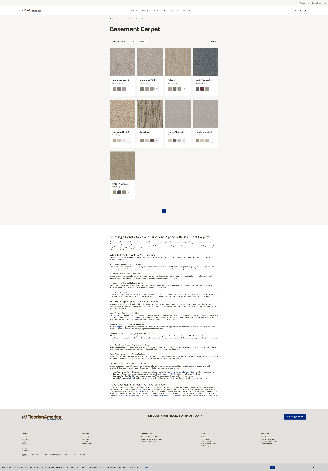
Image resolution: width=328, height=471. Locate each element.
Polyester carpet (116, 327)
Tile (23, 446)
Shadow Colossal (120, 184)
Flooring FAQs (85, 441)
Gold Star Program (206, 446)
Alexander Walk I (120, 80)
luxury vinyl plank (173, 372)
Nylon (142, 41)
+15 (184, 88)
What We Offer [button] (158, 10)
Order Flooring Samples (267, 439)
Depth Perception (203, 80)
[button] (317, 3)
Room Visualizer (85, 437)
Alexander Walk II (148, 80)
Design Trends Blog (86, 439)
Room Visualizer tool (142, 391)
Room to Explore (205, 439)
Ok (272, 467)
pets (137, 319)
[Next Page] (169, 211)
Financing (186, 10)
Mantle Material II (203, 132)
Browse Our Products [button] (138, 10)
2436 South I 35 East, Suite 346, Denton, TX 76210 (71, 455)
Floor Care (24, 448)
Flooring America (114, 18)
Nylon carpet (114, 315)
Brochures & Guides (86, 443)
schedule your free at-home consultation (168, 395)
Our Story (203, 437)
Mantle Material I (176, 132)
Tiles (133, 376)
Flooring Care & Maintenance (149, 441)
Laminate (130, 378)
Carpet (131, 18)
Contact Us (198, 10)
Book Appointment (296, 417)
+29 (129, 140)
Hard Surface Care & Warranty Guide (151, 439)
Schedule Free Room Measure (269, 441)
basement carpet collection (129, 395)
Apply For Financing (266, 443)
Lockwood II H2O (120, 132)
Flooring (124, 18)
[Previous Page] (159, 211)
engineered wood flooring (166, 374)
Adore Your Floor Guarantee (208, 443)
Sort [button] (212, 41)
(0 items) (305, 11)
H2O (132, 41)
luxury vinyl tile (188, 372)
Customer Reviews (206, 441)
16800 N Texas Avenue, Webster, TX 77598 (44, 455)
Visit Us (302, 3)
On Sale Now (25, 450)
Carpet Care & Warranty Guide (149, 437)
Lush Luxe (145, 132)
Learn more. (144, 467)
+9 (128, 88)
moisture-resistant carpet (160, 269)
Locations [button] (173, 10)
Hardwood (25, 439)
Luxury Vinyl (25, 437)
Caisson (171, 80)
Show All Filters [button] (117, 41)
